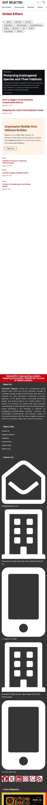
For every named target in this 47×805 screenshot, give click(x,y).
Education (18, 22)
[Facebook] (5, 779)
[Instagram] (26, 779)
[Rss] (39, 779)
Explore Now (10, 148)
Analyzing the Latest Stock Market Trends (22, 110)
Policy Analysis (8, 31)
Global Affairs (8, 25)
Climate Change (21, 25)
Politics (6, 28)
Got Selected (12, 2)
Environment (7, 72)
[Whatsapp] (32, 779)
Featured (28, 22)
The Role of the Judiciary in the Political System (16, 185)
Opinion (8, 22)
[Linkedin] (19, 779)
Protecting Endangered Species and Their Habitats (22, 77)
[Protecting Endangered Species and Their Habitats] (23, 53)
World (4, 158)
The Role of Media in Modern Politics (15, 173)
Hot (24, 28)
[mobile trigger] (43, 2)
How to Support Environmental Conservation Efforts (17, 101)
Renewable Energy (36, 25)
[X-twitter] (12, 779)
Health (31, 28)
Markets (19, 31)
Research (16, 28)
